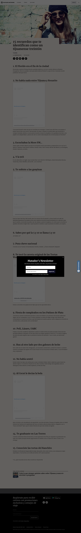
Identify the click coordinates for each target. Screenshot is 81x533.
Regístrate (51, 271)
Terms (42, 274)
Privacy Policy (46, 274)
